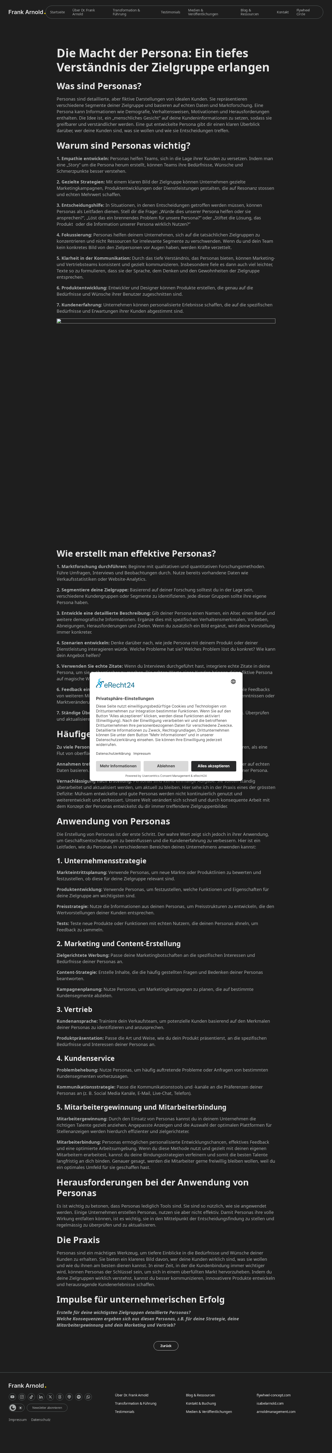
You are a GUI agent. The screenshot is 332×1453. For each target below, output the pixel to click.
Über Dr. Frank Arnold (83, 12)
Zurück (166, 1345)
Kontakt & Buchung (201, 1403)
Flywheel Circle (303, 12)
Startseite (57, 12)
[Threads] (59, 1397)
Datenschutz (41, 1419)
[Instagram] (22, 1397)
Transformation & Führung (126, 12)
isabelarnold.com (270, 1403)
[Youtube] (12, 1397)
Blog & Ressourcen (250, 12)
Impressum (18, 1419)
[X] (50, 1397)
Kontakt (283, 12)
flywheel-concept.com (273, 1395)
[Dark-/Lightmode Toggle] (17, 1408)
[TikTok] (31, 1397)
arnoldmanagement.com (276, 1412)
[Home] (27, 12)
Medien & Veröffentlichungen (203, 12)
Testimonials (170, 12)
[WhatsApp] (88, 1397)
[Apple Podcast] (69, 1397)
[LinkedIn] (40, 1397)
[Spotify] (78, 1397)
